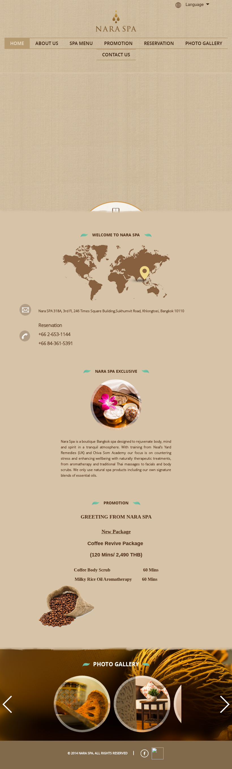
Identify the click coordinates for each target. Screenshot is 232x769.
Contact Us (116, 55)
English (197, 14)
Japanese (199, 24)
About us (46, 43)
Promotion (118, 43)
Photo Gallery (203, 43)
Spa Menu (81, 43)
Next (225, 704)
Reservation (159, 43)
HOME (17, 43)
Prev (7, 704)
